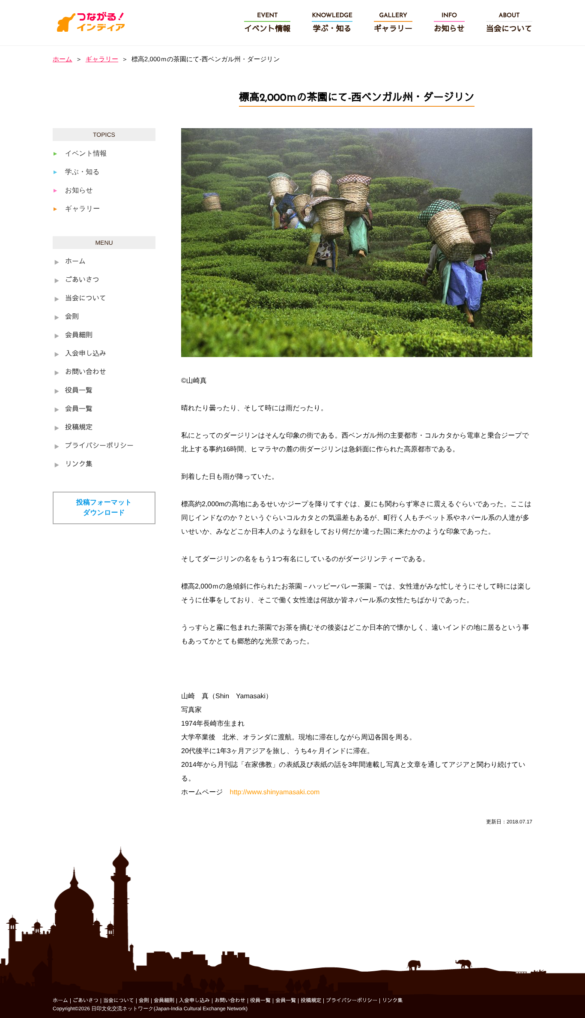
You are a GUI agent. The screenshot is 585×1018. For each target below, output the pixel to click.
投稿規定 (79, 427)
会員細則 (79, 335)
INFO (449, 22)
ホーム (62, 59)
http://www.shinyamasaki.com (275, 792)
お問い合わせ (85, 372)
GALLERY (393, 22)
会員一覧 (79, 409)
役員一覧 (79, 390)
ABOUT (509, 22)
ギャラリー (102, 59)
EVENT (267, 22)
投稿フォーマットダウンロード (104, 508)
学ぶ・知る (82, 172)
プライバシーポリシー (99, 446)
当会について (85, 298)
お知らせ (79, 190)
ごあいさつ (82, 280)
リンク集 (79, 464)
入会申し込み (85, 354)
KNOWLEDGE (332, 22)
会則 (72, 317)
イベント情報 (86, 153)
